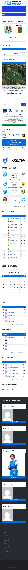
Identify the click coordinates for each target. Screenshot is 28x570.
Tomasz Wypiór (10, 309)
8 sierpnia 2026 (14, 173)
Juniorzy (6, 538)
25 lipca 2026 (14, 190)
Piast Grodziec (13, 233)
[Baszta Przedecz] (8, 28)
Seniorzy (6, 546)
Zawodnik (4, 307)
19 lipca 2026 (14, 198)
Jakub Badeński (11, 312)
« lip (3, 297)
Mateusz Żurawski (11, 370)
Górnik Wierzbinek (14, 257)
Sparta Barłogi (13, 254)
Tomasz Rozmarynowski (13, 373)
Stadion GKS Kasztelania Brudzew (14, 142)
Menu (3, 14)
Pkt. (25, 216)
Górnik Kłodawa (13, 227)
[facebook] (14, 9)
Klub (8, 216)
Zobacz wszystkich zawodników (18, 324)
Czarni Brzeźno (13, 240)
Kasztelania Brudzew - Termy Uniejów (14, 187)
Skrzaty (6, 548)
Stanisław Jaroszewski (12, 367)
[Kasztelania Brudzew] (4, 136)
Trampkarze (7, 551)
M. (21, 216)
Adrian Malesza (10, 318)
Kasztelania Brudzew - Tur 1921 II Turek (14, 195)
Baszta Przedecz (14, 230)
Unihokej (6, 554)
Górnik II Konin (13, 221)
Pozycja (4, 216)
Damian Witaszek (11, 315)
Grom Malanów (13, 243)
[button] (14, 75)
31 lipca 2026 (14, 182)
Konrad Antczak (11, 340)
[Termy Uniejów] (24, 136)
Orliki (5, 543)
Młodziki (6, 540)
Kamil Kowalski (10, 345)
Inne (5, 532)
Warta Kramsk (13, 251)
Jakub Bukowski (11, 343)
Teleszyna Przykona (14, 218)
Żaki (5, 556)
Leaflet (5, 86)
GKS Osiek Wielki (14, 246)
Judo (5, 535)
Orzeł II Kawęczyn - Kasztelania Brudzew (14, 202)
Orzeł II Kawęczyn (14, 248)
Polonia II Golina (13, 224)
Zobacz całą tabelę (21, 261)
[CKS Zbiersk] (19, 28)
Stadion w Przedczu (14, 63)
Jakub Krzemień (11, 321)
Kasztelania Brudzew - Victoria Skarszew (14, 179)
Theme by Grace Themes (14, 567)
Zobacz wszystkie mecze (19, 206)
